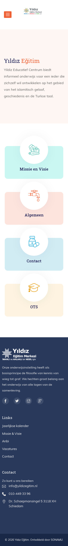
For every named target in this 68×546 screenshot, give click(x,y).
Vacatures (9, 449)
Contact (34, 260)
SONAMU (57, 539)
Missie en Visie (34, 169)
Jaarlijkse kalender (15, 426)
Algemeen (34, 214)
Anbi (5, 441)
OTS (34, 306)
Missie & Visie (12, 434)
